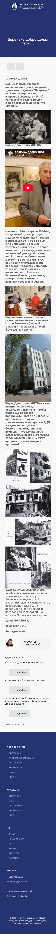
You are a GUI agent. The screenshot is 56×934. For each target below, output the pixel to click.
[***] (28, 5)
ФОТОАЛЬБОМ (16, 763)
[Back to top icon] (50, 928)
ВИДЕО (12, 848)
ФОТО (12, 844)
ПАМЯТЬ (13, 772)
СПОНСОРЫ (14, 853)
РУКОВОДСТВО (16, 839)
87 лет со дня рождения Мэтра (24, 662)
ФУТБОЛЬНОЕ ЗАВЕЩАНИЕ (21, 758)
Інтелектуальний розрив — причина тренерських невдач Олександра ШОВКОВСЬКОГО (27, 701)
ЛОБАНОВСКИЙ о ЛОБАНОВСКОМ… (26, 680)
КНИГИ (12, 777)
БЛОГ (11, 801)
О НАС (12, 834)
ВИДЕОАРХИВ (15, 767)
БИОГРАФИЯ (15, 753)
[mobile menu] (52, 6)
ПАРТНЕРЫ (14, 858)
